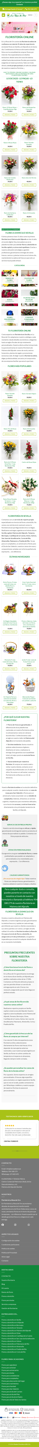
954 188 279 (32, 9)
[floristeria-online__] (19, 27)
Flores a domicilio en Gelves (11, 1341)
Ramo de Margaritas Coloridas (28, 108)
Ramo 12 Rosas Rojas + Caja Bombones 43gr (10, 108)
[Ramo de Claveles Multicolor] (10, 165)
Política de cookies (8, 1248)
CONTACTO (6, 1276)
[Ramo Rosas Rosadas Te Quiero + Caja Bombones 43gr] (10, 487)
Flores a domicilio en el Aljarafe (13, 1322)
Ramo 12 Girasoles (29, 213)
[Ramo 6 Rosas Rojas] (10, 130)
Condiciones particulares (10, 1245)
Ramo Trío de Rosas (10, 429)
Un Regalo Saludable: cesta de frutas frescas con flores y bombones (10, 623)
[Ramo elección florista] (28, 165)
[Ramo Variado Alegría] (28, 381)
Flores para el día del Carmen (12, 1392)
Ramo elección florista (29, 178)
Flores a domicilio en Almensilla (13, 1346)
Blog (3, 1284)
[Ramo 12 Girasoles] (28, 200)
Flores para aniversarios (10, 1370)
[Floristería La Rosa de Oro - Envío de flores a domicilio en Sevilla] (16, 15)
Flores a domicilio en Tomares (12, 1328)
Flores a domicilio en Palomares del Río (15, 1344)
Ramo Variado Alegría (29, 393)
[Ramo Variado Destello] (28, 130)
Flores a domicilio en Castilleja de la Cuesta (17, 1336)
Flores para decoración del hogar (13, 1381)
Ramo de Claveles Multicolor (10, 179)
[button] (3, 15)
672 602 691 (14, 1174)
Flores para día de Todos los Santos (14, 1400)
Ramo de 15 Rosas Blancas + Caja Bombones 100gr (29, 501)
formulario (7, 899)
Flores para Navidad (9, 1386)
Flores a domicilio (8, 1296)
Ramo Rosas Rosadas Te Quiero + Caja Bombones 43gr (10, 501)
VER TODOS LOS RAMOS (11, 229)
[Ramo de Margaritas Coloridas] (28, 95)
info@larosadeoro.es (13, 1169)
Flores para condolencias (10, 1376)
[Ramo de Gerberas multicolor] (10, 200)
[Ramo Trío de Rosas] (10, 416)
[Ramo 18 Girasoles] (28, 416)
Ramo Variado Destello (29, 143)
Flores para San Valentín (10, 1389)
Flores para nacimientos (10, 1384)
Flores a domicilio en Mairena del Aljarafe (16, 1330)
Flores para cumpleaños (10, 1378)
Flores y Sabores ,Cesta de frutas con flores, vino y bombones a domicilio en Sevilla (29, 623)
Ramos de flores (7, 1292)
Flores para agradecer (9, 1365)
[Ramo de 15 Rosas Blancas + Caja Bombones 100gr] (28, 487)
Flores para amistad (9, 1368)
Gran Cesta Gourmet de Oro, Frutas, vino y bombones (29, 584)
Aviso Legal (6, 1257)
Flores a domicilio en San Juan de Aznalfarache (18, 1338)
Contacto (5, 1261)
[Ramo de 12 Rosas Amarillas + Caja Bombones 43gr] (10, 450)
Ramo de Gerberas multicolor (10, 214)
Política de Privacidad (9, 1253)
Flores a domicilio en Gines (11, 1333)
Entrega (14, 9)
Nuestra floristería (8, 1280)
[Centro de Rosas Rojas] (28, 450)
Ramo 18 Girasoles (29, 429)
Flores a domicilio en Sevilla (11, 1320)
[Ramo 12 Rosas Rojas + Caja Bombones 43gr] (10, 95)
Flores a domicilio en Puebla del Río (14, 1349)
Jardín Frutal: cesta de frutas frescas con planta (29, 661)
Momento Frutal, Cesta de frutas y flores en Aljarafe (10, 661)
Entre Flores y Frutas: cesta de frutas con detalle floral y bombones (10, 585)
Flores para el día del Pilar (11, 1394)
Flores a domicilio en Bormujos (12, 1325)
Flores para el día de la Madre (12, 1397)
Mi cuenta (5, 1288)
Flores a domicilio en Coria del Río (14, 1352)
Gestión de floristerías (9, 1308)
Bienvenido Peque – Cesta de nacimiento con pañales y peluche (29, 698)
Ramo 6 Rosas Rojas (10, 142)
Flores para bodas (8, 1300)
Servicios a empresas (9, 1304)
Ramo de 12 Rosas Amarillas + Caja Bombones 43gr (10, 464)
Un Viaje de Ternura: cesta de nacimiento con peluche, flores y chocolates (10, 699)
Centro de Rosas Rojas (29, 462)
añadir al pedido (9, 114)
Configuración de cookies (11, 1240)
